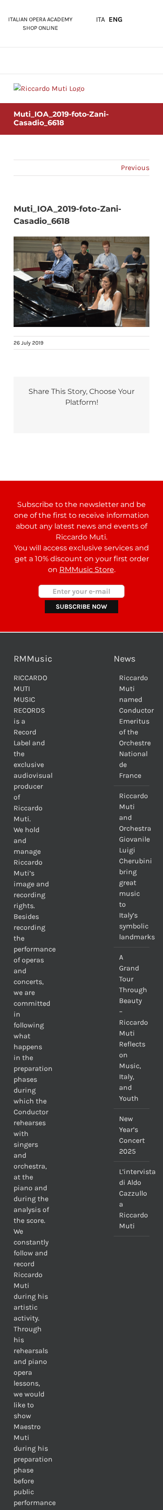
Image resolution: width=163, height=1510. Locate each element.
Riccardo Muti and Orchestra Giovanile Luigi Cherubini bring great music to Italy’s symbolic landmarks (132, 866)
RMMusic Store (86, 569)
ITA (100, 19)
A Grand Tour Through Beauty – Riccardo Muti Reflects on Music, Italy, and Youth (132, 1028)
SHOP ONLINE (40, 27)
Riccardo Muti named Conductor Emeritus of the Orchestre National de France (132, 726)
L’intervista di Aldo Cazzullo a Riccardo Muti (132, 1198)
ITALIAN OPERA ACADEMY (40, 19)
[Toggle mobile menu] (145, 88)
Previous (135, 167)
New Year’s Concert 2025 (132, 1134)
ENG (116, 19)
